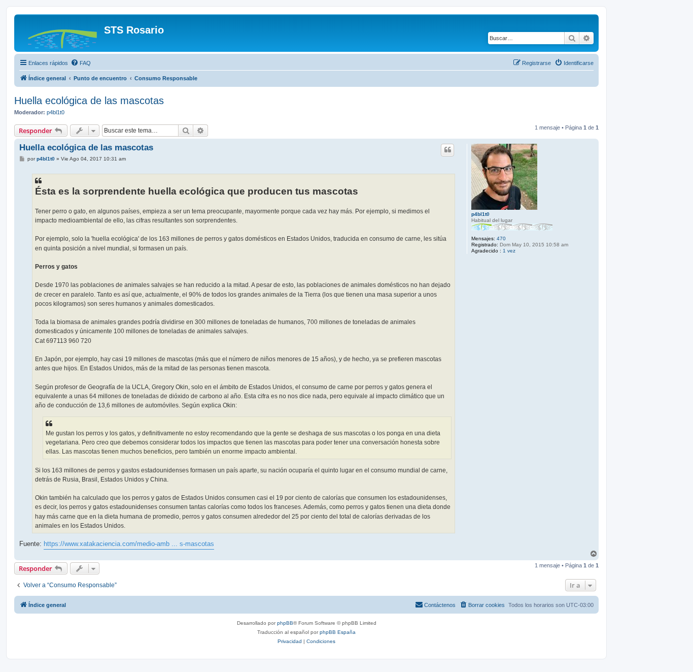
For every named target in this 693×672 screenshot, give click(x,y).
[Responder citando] (447, 150)
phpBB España (338, 632)
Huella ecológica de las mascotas (89, 100)
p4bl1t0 (55, 112)
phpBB (285, 623)
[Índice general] (60, 33)
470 (501, 238)
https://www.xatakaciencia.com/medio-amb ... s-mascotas (129, 544)
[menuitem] (81, 63)
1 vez (509, 250)
